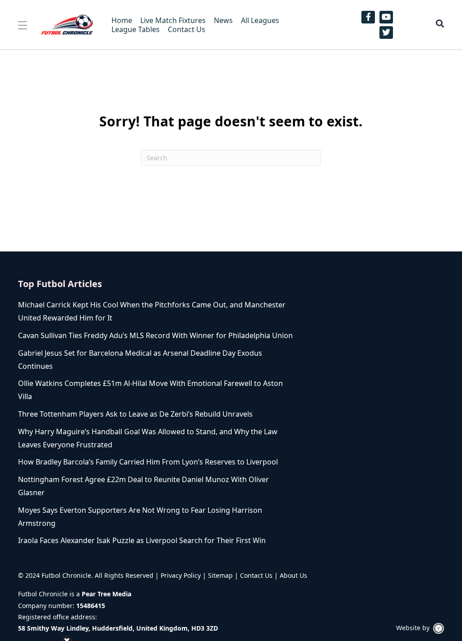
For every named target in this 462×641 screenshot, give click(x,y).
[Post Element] (155, 311)
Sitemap (220, 575)
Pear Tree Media (106, 594)
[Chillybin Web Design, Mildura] (438, 628)
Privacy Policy (181, 575)
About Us (293, 575)
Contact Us (256, 575)
